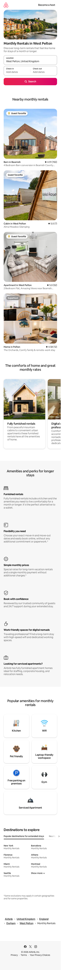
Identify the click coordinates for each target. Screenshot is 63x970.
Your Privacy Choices (40, 955)
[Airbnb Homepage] (6, 5)
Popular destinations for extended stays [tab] (24, 836)
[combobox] (30, 61)
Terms (24, 955)
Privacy (14, 955)
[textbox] (17, 72)
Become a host (46, 5)
